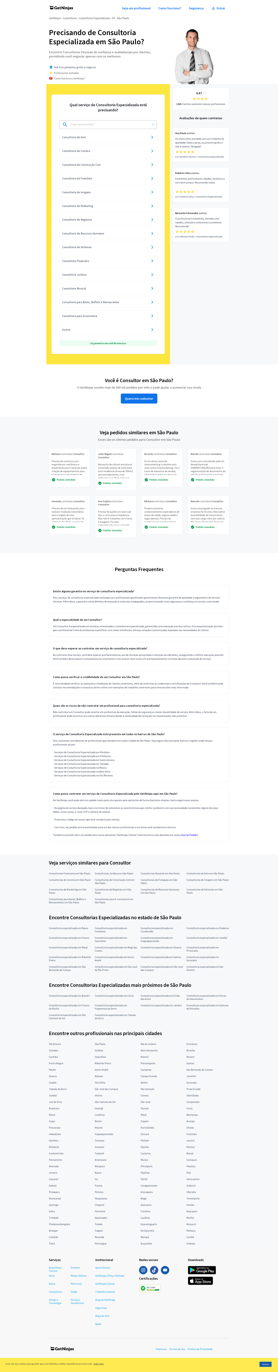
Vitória (98, 1095)
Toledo (98, 1224)
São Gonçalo (147, 1089)
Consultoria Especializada (94, 18)
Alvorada (54, 1166)
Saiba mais (98, 1363)
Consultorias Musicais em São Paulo (160, 873)
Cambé (190, 1237)
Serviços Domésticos (77, 1301)
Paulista (190, 1166)
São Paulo (123, 18)
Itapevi (144, 1121)
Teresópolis (192, 1198)
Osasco (53, 1076)
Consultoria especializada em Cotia (114, 995)
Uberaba (191, 1192)
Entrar (221, 8)
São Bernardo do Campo (199, 1069)
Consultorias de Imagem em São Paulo (207, 879)
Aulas (52, 1275)
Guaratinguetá (149, 1224)
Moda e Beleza (79, 1275)
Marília (190, 1217)
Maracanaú (55, 1198)
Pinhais (145, 1140)
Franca (98, 1185)
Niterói (144, 1056)
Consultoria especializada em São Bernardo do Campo (67, 968)
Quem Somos (102, 1267)
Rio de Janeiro (148, 1044)
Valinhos (53, 1140)
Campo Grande (149, 1076)
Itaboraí (190, 1185)
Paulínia (145, 1172)
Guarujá (99, 1108)
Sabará (52, 1185)
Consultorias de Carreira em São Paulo (70, 879)
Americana (101, 1159)
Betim (98, 1121)
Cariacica (145, 1153)
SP (113, 18)
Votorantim (192, 1179)
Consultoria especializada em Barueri (69, 995)
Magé (144, 1198)
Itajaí (52, 1121)
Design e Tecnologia (55, 1301)
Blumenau (192, 1114)
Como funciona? (169, 8)
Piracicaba (54, 1127)
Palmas (190, 1147)
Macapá (145, 1237)
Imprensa (161, 1349)
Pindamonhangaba (59, 1224)
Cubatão (53, 1237)
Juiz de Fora (55, 1101)
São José (145, 1101)
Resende (99, 1237)
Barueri (190, 1056)
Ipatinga (53, 1204)
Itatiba (190, 1204)
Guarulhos (100, 1056)
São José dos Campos (106, 1089)
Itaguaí (99, 1230)
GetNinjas (55, 18)
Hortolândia (147, 1127)
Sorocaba (191, 1082)
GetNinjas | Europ (105, 1283)
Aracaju (190, 1121)
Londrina (100, 1114)
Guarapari (191, 1211)
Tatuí (52, 1243)
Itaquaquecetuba (104, 1134)
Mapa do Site (102, 1315)
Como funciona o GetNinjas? (69, 78)
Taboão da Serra (58, 1089)
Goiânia (99, 1050)
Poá (188, 1172)
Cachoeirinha (56, 1153)
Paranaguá (101, 1243)
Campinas (146, 1069)
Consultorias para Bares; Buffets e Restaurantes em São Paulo (67, 901)
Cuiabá (52, 1082)
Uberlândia (192, 1095)
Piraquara (54, 1192)
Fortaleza (191, 1044)
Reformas (76, 1283)
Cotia (189, 1108)
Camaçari (191, 1159)
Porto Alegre (56, 1063)
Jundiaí (53, 1095)
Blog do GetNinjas (105, 1299)
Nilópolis (54, 1147)
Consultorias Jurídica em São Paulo (114, 873)
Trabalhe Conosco (105, 1291)
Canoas (145, 1095)
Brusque (53, 1230)
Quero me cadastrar (139, 398)
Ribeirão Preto (103, 1063)
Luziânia (145, 1217)
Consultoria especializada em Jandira (161, 1005)
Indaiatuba (55, 1134)
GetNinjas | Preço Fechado (109, 1275)
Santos (190, 1063)
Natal (52, 1114)
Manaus (99, 1076)
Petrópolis (147, 1166)
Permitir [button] (265, 1364)
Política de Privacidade (200, 1349)
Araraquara (147, 1192)
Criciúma (145, 1211)
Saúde (74, 1291)
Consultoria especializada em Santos (161, 957)
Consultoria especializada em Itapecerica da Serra (111, 1007)
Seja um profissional (136, 8)
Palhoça (190, 1230)
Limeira (53, 1172)
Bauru (98, 1172)
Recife (52, 1069)
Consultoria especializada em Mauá (68, 947)
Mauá (143, 1114)
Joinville (191, 1076)
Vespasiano (101, 1198)
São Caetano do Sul (105, 1101)
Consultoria (70, 18)
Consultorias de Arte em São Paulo (205, 873)
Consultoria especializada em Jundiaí (206, 937)
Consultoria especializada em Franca (69, 937)
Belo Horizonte (149, 1050)
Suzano (145, 1108)
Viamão (145, 1147)
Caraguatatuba (149, 1185)
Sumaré (145, 1134)
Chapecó (99, 1204)
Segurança (196, 8)
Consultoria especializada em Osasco (161, 947)
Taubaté (99, 1153)
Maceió (98, 1127)
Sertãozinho (147, 1230)
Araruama (146, 1204)
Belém (144, 1082)
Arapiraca (54, 1108)
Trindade (54, 1217)
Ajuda (98, 1323)
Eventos (75, 1267)
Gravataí (99, 1147)
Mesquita (100, 1166)
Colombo (191, 1134)
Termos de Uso (177, 1349)
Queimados (101, 1217)
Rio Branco (55, 1044)
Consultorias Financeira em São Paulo (69, 873)
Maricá (144, 1159)
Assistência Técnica (55, 1269)
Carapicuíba (192, 1101)
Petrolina (100, 1211)
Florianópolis (148, 1063)
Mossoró (191, 1224)
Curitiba (53, 1056)
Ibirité (144, 1179)
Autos (52, 1283)
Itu (96, 1179)
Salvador (53, 1050)
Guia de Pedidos (189, 835)
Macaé (189, 1153)
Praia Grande (193, 1089)
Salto (52, 1211)
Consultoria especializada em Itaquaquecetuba (157, 939)
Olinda (190, 1127)
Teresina (99, 1140)
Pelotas (99, 1192)
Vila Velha (100, 1082)
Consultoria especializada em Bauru (68, 928)
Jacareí (190, 1140)
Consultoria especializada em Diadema (207, 928)
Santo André (101, 1069)
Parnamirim (55, 1159)
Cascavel (53, 1179)
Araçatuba (146, 1243)
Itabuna (190, 1243)
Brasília (190, 1050)
